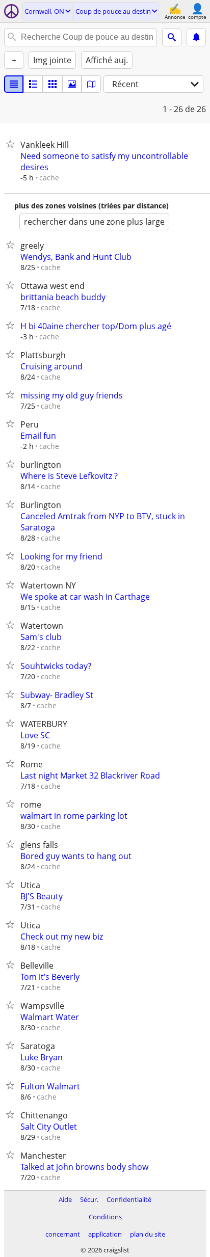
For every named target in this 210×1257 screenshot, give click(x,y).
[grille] (52, 84)
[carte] (91, 84)
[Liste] (13, 84)
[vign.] (33, 84)
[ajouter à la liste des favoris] (12, 144)
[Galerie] (72, 84)
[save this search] (196, 37)
